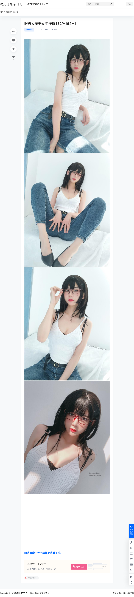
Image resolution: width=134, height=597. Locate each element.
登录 (129, 4)
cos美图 (29, 29)
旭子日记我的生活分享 (37, 4)
